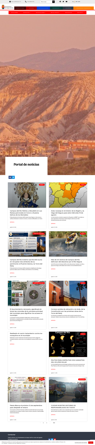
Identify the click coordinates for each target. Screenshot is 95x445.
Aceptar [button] (90, 442)
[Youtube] (66, 1)
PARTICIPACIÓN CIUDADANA (40, 12)
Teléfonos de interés (43, 8)
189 (54, 422)
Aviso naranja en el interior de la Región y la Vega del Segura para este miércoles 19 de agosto (67, 213)
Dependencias (56, 8)
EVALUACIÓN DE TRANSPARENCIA (84, 8)
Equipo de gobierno (14, 12)
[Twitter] (63, 1)
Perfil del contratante (55, 12)
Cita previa (68, 8)
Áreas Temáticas (80, 12)
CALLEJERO (31, 8)
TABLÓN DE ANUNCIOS (68, 12)
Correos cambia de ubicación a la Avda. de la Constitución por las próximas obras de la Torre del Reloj (68, 311)
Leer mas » (12, 222)
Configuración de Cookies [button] (81, 442)
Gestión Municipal (26, 12)
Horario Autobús (20, 8)
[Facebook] (60, 1)
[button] (10, 177)
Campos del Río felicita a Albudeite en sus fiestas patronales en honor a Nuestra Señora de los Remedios (26, 213)
